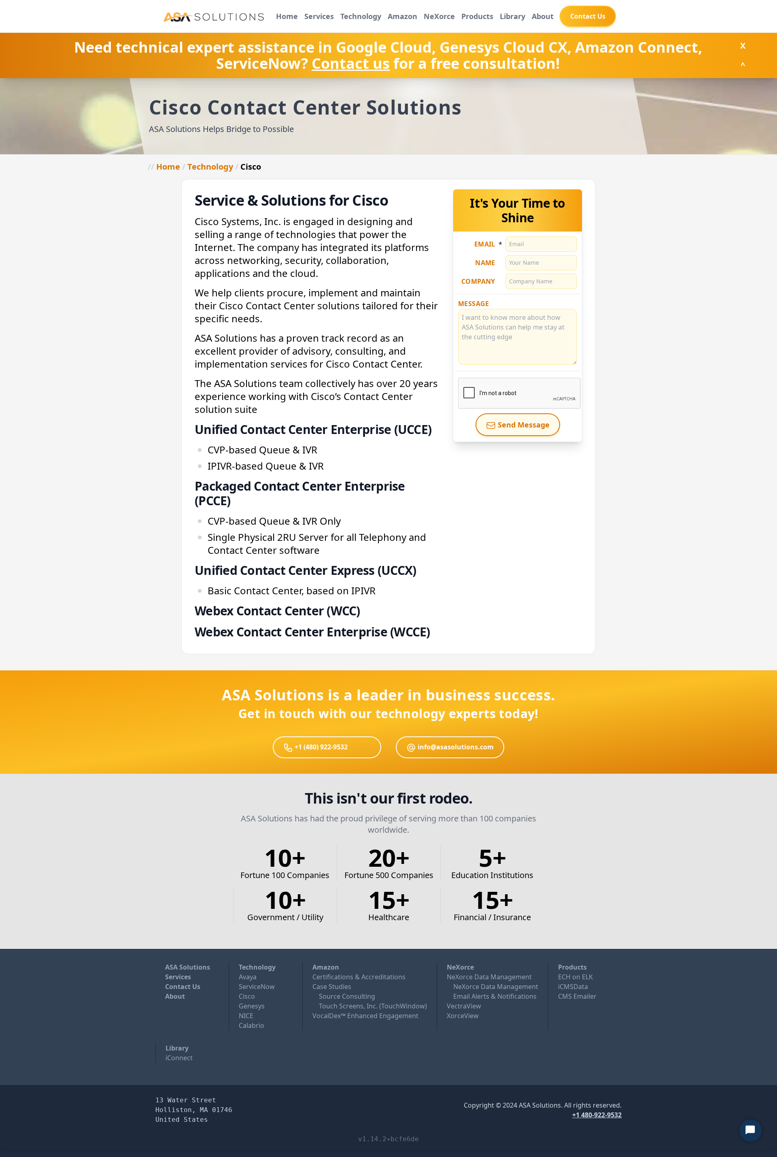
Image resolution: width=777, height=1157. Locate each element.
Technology (360, 16)
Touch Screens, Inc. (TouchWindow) (373, 1006)
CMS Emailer (577, 996)
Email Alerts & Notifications (495, 996)
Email (484, 244)
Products (477, 16)
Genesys (252, 1006)
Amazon (402, 16)
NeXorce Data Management (489, 976)
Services (319, 16)
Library (512, 16)
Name (485, 262)
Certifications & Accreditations (358, 976)
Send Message (523, 425)
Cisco (247, 996)
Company (478, 281)
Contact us (351, 63)
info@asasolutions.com (455, 746)
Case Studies (331, 986)
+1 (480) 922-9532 (320, 746)
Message (473, 303)
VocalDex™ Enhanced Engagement (365, 1015)
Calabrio (251, 1025)
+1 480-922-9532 (597, 1114)
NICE (246, 1015)
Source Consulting (347, 996)
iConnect (179, 1057)
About (543, 16)
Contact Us (182, 986)
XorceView (463, 1015)
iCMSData (573, 986)
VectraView (464, 1006)
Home (287, 16)
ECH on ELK (575, 976)
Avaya (248, 976)
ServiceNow (257, 986)
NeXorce (439, 16)
